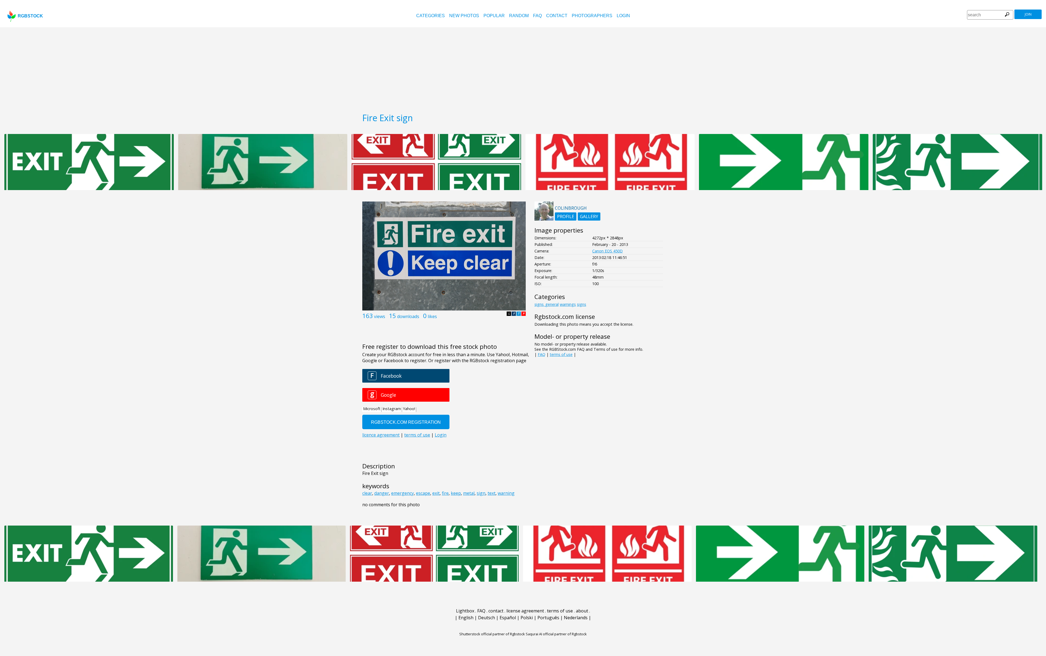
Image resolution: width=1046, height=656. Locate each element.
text (491, 493)
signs (581, 304)
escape (423, 493)
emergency (402, 493)
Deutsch (486, 618)
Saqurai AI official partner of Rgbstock (556, 633)
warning (506, 493)
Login (623, 15)
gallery (589, 216)
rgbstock (30, 16)
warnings (568, 304)
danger (381, 493)
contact (556, 15)
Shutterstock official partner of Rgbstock (492, 633)
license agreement (525, 611)
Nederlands (576, 618)
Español (508, 618)
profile (565, 216)
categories (430, 15)
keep (456, 493)
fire (445, 493)
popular (494, 15)
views (379, 316)
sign (481, 493)
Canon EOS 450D (607, 251)
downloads (408, 316)
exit (436, 493)
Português (548, 618)
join (1028, 14)
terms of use (561, 354)
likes (432, 316)
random (519, 15)
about (582, 611)
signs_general (546, 304)
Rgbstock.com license (564, 316)
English (465, 618)
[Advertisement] (523, 68)
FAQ (537, 15)
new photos (464, 15)
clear (367, 493)
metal (469, 493)
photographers (592, 15)
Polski (527, 618)
